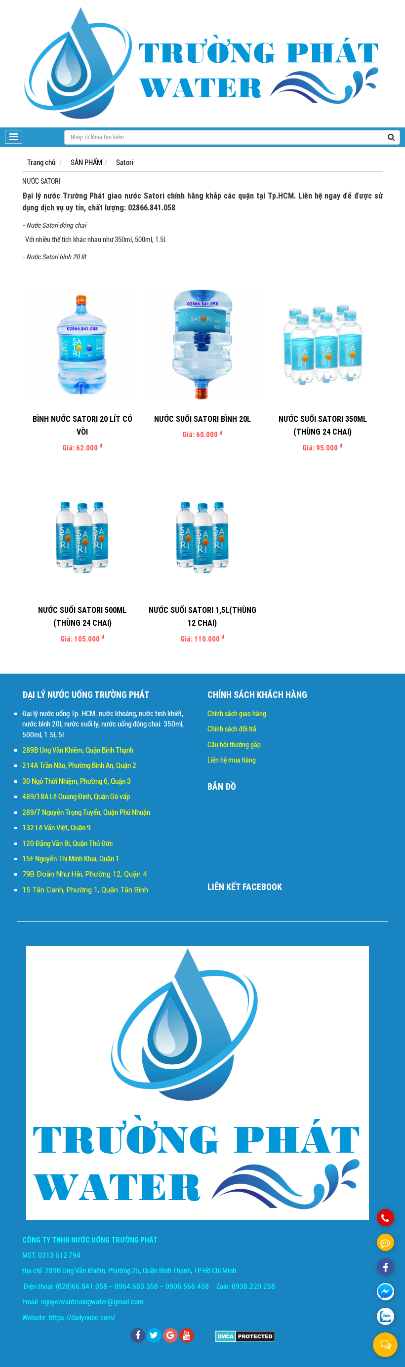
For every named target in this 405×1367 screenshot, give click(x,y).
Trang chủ (41, 162)
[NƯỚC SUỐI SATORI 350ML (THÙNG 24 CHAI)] (323, 344)
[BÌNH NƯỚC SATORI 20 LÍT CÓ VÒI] (82, 344)
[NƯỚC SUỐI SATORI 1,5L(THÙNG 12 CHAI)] (202, 536)
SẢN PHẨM (86, 162)
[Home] (202, 63)
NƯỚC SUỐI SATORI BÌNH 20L (202, 419)
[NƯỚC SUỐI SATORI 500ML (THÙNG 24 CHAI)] (82, 536)
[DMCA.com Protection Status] (245, 1335)
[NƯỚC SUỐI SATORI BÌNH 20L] (202, 344)
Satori (124, 162)
